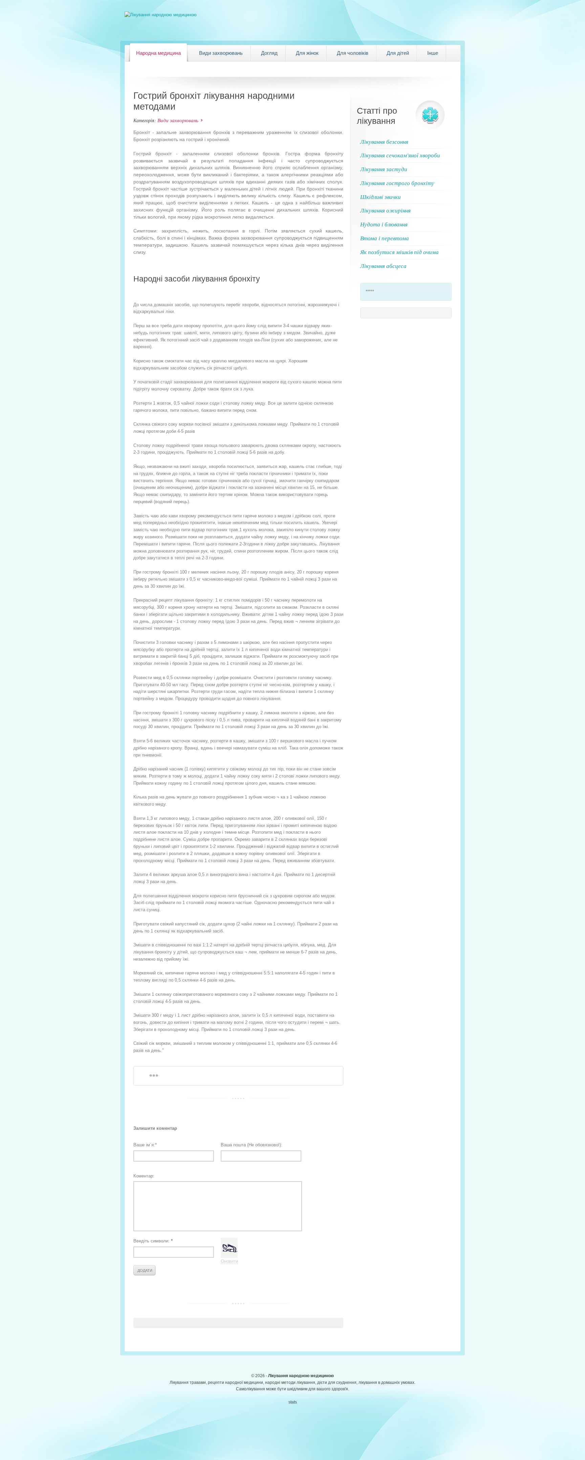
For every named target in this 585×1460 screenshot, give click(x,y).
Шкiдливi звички (380, 197)
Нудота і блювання (384, 224)
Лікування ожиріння (385, 210)
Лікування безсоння (384, 141)
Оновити (229, 1261)
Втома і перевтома (384, 238)
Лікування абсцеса (383, 266)
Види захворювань (177, 120)
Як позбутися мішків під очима (399, 252)
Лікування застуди (383, 169)
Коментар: (143, 1175)
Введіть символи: (153, 1240)
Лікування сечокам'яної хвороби (400, 155)
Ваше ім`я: (145, 1144)
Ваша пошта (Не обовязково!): (251, 1144)
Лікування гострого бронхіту (397, 183)
